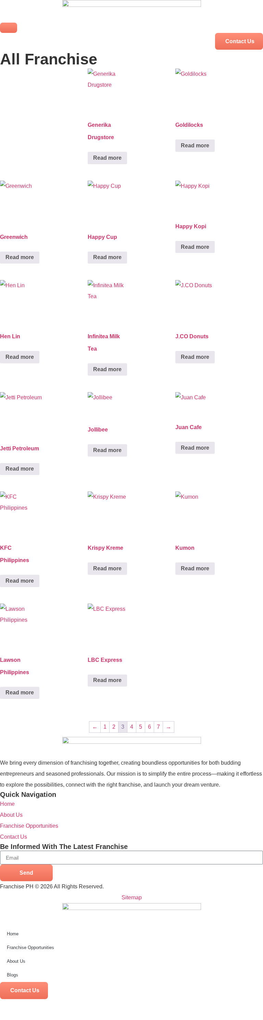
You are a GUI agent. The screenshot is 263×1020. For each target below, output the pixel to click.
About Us (16, 961)
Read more (107, 158)
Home (12, 933)
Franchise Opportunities (30, 947)
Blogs (12, 974)
